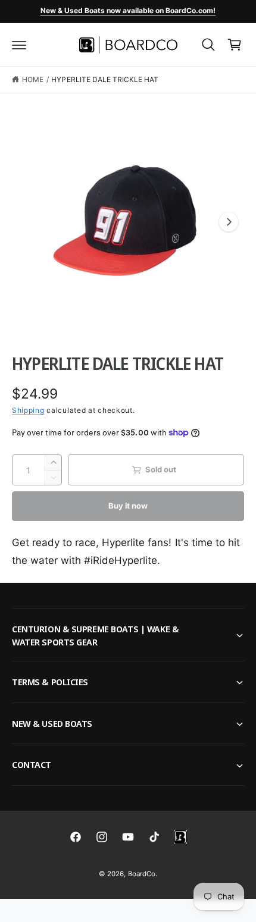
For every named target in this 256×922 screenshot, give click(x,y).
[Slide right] (228, 221)
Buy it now (127, 505)
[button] (19, 45)
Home (32, 79)
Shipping (28, 410)
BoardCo (141, 874)
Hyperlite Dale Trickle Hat (104, 79)
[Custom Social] (180, 837)
